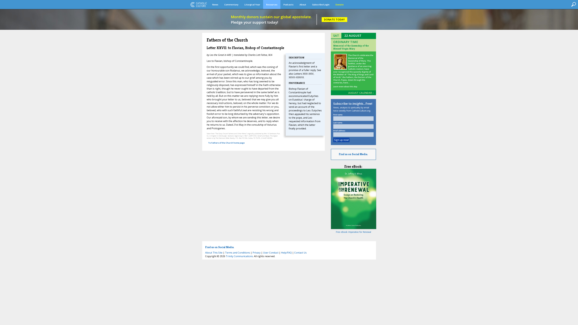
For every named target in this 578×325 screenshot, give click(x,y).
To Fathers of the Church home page (226, 142)
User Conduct (270, 252)
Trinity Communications (239, 256)
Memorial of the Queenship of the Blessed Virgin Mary (351, 47)
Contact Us (300, 252)
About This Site (213, 252)
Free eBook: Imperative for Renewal (353, 232)
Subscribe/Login (320, 4)
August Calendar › (361, 92)
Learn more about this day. (345, 86)
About (303, 4)
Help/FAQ (286, 252)
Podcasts (288, 4)
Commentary (231, 4)
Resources (271, 4)
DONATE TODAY (334, 19)
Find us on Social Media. (353, 154)
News (215, 4)
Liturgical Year (252, 4)
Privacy (257, 252)
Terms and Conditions (237, 252)
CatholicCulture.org (198, 4)
